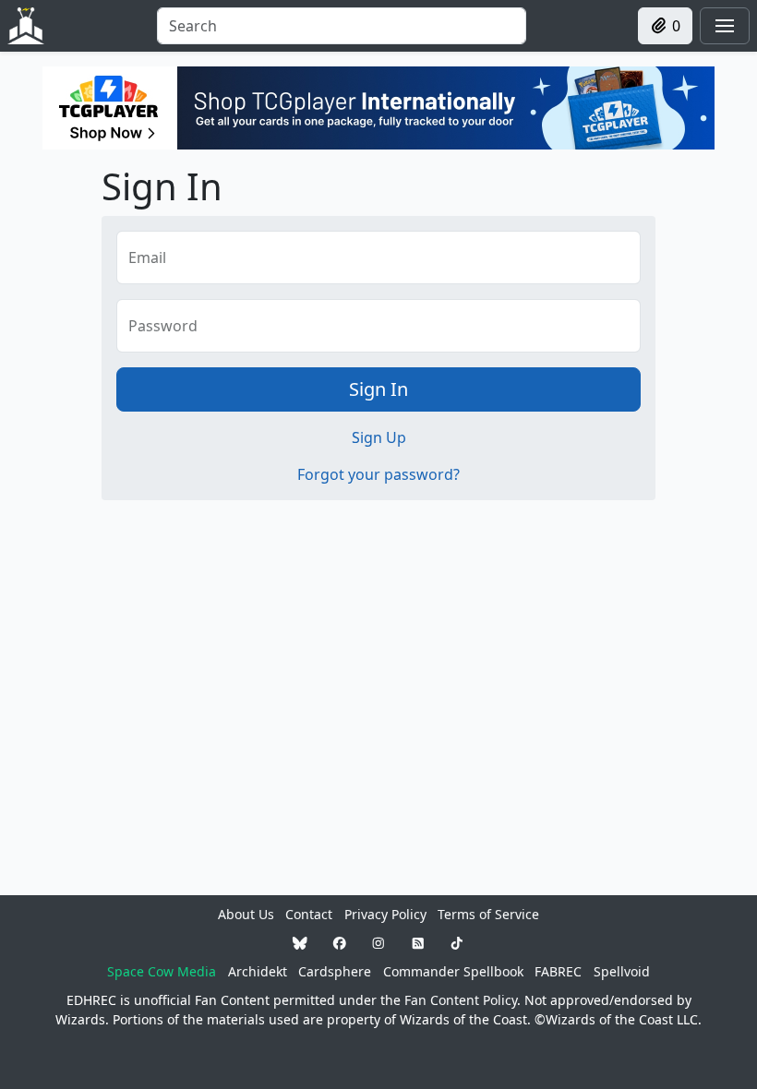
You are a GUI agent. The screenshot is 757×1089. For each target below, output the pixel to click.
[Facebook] (339, 942)
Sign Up (379, 437)
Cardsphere (334, 971)
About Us (246, 914)
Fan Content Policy (460, 1000)
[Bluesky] (300, 942)
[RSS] (418, 942)
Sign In (378, 389)
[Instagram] (378, 942)
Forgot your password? (378, 474)
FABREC (558, 971)
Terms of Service (488, 914)
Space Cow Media (161, 971)
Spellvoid (622, 971)
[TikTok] (457, 942)
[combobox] (341, 25)
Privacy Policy (385, 914)
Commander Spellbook (453, 971)
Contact (308, 914)
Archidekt (257, 971)
